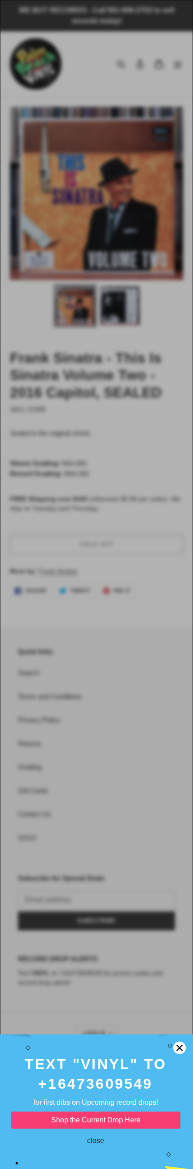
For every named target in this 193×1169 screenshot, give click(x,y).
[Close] (179, 1048)
